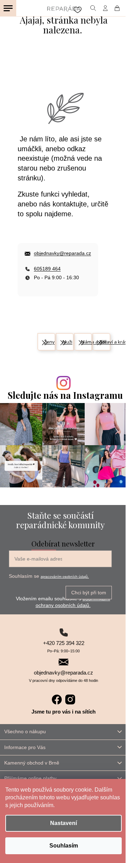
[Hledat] (93, 8)
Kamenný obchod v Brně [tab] (31, 763)
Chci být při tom (88, 592)
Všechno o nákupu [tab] (25, 731)
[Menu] (8, 8)
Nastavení (63, 823)
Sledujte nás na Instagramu (65, 395)
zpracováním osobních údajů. (65, 576)
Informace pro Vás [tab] (25, 747)
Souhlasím (63, 846)
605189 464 (47, 268)
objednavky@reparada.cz (62, 253)
